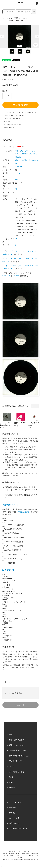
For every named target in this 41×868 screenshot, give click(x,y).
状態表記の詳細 (23, 512)
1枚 (16, 189)
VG (16, 239)
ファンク (24, 18)
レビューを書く (20, 705)
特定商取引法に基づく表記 (19, 756)
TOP (3, 18)
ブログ (11, 767)
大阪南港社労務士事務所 (18, 828)
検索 (34, 11)
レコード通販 (13, 18)
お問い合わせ (14, 823)
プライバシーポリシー (17, 761)
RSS (11, 777)
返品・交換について (16, 745)
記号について (8, 570)
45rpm (17, 180)
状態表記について (10, 504)
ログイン (12, 813)
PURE (17, 163)
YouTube (15, 276)
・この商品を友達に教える (11, 118)
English (12, 787)
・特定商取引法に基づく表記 (12, 124)
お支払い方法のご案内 (17, 750)
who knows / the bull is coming (26, 160)
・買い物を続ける (8, 127)
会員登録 (12, 807)
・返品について (7, 121)
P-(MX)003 (19, 167)
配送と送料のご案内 (16, 740)
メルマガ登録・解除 (16, 772)
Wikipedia (6, 276)
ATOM (11, 782)
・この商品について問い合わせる (13, 115)
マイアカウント (15, 802)
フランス (18, 173)
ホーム (11, 735)
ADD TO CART (22, 105)
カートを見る (14, 818)
